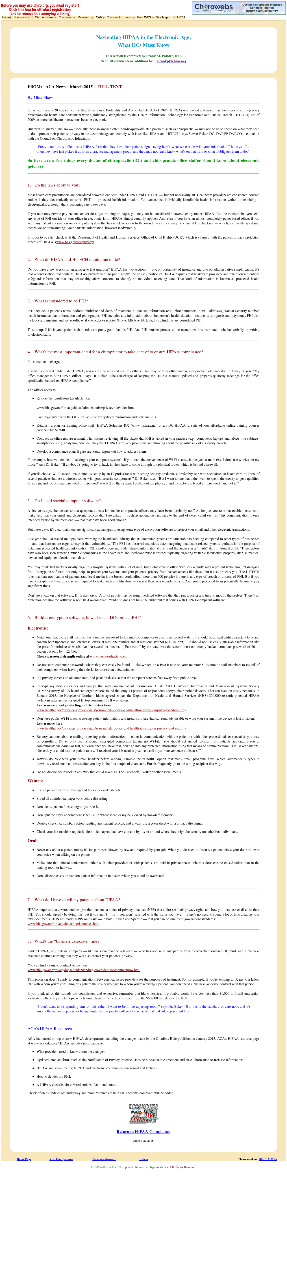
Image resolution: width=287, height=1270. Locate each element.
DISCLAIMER (268, 1159)
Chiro (65, 17)
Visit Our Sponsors (61, 1159)
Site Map (162, 17)
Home (6, 17)
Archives (47, 17)
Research (84, 17)
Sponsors (20, 17)
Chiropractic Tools (118, 17)
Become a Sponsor (104, 1159)
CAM (99, 17)
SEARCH (179, 17)
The (144, 17)
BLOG (35, 17)
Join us (143, 1159)
